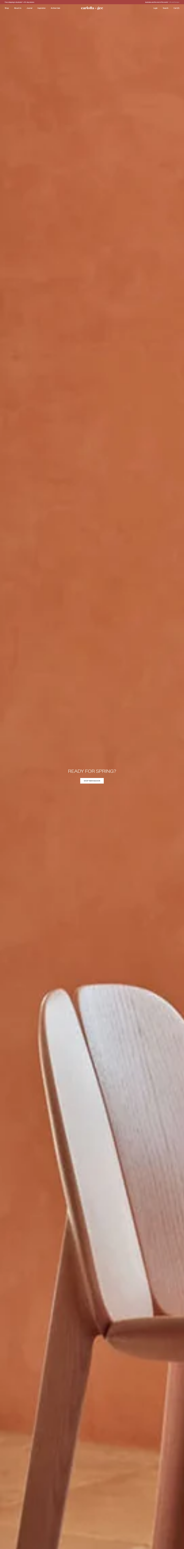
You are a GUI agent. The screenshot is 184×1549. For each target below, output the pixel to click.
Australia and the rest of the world (156, 2)
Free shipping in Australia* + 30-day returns (19, 2)
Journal (29, 8)
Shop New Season (92, 781)
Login (155, 8)
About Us (17, 8)
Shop (7, 8)
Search (165, 8)
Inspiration (41, 8)
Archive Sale (55, 8)
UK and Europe (174, 2)
